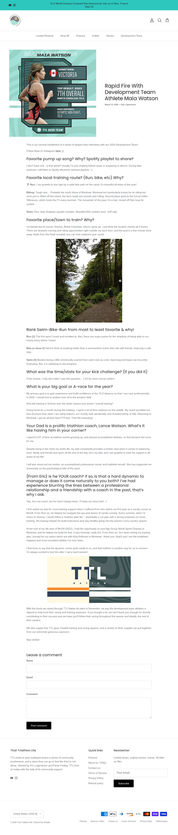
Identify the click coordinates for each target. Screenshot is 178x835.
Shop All (64, 35)
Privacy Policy (95, 778)
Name (29, 660)
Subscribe (123, 783)
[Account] (151, 20)
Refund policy (95, 783)
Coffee (95, 35)
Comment (32, 694)
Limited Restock (44, 35)
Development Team (131, 35)
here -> (60, 151)
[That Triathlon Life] (15, 20)
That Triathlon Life (24, 822)
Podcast (80, 35)
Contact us (94, 768)
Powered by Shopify (41, 822)
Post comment (39, 725)
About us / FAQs (97, 762)
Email (29, 677)
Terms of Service (97, 773)
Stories (110, 35)
